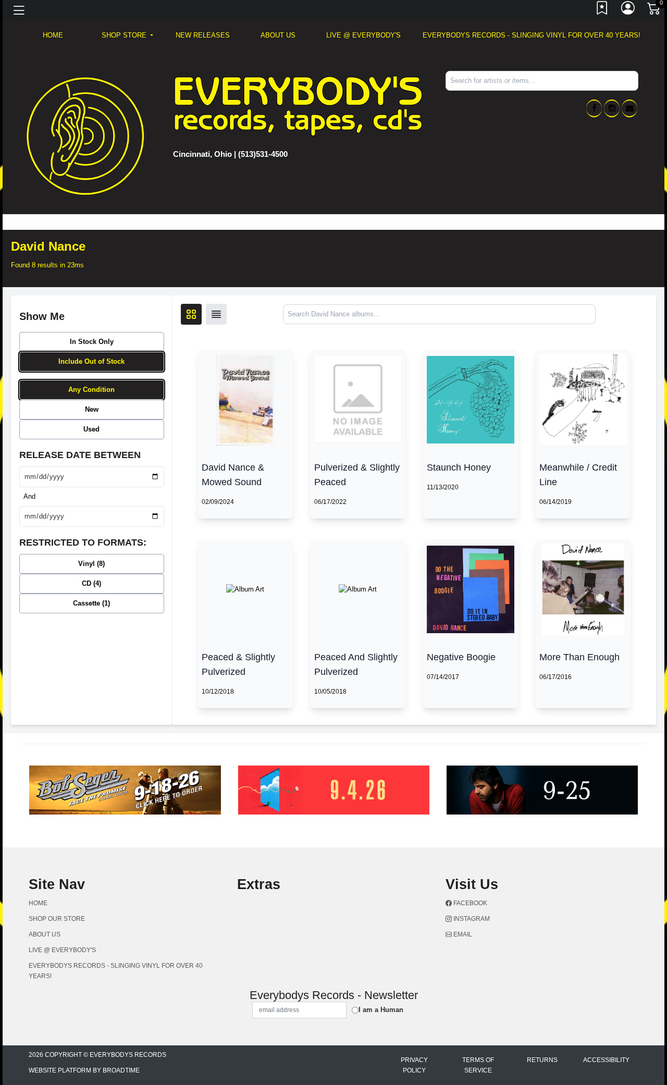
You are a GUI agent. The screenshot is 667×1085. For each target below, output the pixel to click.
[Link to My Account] (628, 10)
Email (462, 934)
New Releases (203, 35)
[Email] (629, 108)
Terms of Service (478, 1065)
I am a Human (381, 1010)
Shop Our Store (57, 918)
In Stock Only (92, 342)
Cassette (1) (91, 603)
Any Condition (91, 389)
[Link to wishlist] (602, 10)
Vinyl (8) (91, 564)
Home (38, 903)
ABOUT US (278, 35)
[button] (127, 35)
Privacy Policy (414, 1065)
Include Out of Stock (91, 361)
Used (91, 429)
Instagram (471, 918)
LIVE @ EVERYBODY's (363, 35)
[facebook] (594, 108)
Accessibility (606, 1060)
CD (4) (91, 583)
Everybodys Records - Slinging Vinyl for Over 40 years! (531, 35)
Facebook (469, 903)
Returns (542, 1060)
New (91, 409)
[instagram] (612, 108)
